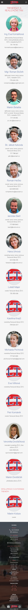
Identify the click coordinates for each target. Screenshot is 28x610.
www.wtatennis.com (14, 598)
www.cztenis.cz (14, 595)
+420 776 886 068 (15, 530)
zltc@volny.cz (15, 532)
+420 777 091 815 (14, 553)
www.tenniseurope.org (14, 600)
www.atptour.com (14, 597)
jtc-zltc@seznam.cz (15, 557)
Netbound (12, 609)
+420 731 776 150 (14, 539)
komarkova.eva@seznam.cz (15, 542)
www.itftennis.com (14, 599)
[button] (14, 24)
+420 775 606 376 (14, 549)
